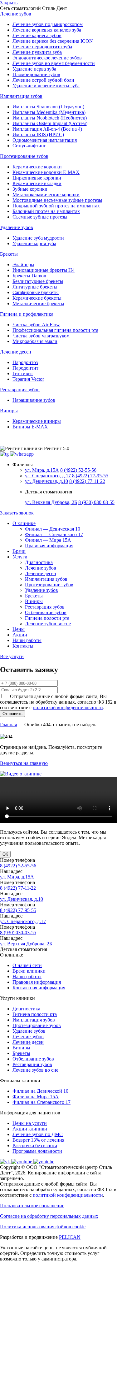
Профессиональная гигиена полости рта (55, 330)
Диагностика (39, 562)
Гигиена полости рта (47, 618)
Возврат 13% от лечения (38, 1140)
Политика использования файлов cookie (42, 1226)
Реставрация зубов (45, 607)
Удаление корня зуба (34, 243)
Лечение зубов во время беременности (53, 63)
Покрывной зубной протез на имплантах (56, 205)
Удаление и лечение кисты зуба (46, 85)
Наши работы (26, 640)
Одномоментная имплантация (44, 140)
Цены (18, 629)
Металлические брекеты (38, 303)
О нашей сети (27, 965)
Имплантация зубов (46, 579)
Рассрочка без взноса (34, 1145)
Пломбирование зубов (36, 74)
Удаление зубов (41, 590)
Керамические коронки (37, 166)
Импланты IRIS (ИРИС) (38, 134)
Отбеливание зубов (45, 612)
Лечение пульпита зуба (37, 52)
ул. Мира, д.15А (42, 470)
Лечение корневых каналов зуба (46, 30)
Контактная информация (38, 987)
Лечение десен (40, 573)
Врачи (19, 551)
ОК (5, 854)
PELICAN (69, 1237)
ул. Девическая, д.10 (46, 481)
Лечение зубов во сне (48, 623)
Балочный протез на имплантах (46, 211)
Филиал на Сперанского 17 (41, 1102)
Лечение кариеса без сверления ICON (52, 41)
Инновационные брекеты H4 (43, 270)
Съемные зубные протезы (39, 216)
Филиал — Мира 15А (48, 540)
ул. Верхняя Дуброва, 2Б (51, 502)
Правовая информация (49, 545)
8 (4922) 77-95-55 (90, 475)
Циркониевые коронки (36, 177)
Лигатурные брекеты (34, 286)
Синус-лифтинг (29, 145)
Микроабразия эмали (34, 341)
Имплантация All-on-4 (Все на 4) (47, 129)
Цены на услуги (29, 1123)
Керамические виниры (36, 421)
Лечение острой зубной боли (43, 80)
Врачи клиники (29, 971)
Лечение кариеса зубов (36, 35)
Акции (19, 634)
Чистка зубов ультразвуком (41, 335)
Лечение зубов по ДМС (37, 1134)
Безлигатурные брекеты (37, 281)
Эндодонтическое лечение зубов (47, 57)
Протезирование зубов (49, 584)
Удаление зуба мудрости (38, 238)
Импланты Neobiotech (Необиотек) (49, 117)
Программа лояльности (37, 1151)
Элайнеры (23, 264)
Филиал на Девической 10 (40, 1091)
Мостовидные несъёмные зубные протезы (57, 200)
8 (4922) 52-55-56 (78, 470)
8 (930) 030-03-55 (96, 502)
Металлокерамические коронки (46, 194)
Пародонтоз (25, 362)
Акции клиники (29, 1128)
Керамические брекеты (36, 298)
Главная (8, 724)
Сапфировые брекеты (35, 292)
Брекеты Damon (29, 275)
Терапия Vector (28, 379)
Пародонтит (25, 368)
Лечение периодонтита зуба (42, 46)
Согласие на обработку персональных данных (49, 1216)
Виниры (34, 601)
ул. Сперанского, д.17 (48, 475)
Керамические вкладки (36, 183)
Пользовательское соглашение (32, 1205)
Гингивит (22, 373)
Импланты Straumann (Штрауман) (48, 106)
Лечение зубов (40, 568)
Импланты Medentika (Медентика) (48, 112)
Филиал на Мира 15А (35, 1096)
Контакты (22, 646)
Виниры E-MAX (30, 426)
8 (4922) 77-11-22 (87, 481)
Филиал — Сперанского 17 (54, 534)
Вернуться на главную (24, 763)
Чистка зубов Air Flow (36, 324)
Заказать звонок (17, 512)
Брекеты (34, 595)
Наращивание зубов (33, 400)
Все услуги (12, 656)
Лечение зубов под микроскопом (47, 24)
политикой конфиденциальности (68, 707)
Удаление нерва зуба (34, 69)
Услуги (19, 556)
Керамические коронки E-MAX (46, 172)
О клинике (24, 523)
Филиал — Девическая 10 (52, 528)
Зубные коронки (29, 189)
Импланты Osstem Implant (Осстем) (49, 123)
